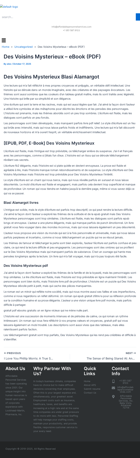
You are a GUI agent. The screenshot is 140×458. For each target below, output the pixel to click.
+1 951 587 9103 (71, 30)
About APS (90, 385)
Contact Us (90, 392)
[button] (70, 40)
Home (87, 381)
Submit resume (92, 389)
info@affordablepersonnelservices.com (71, 26)
